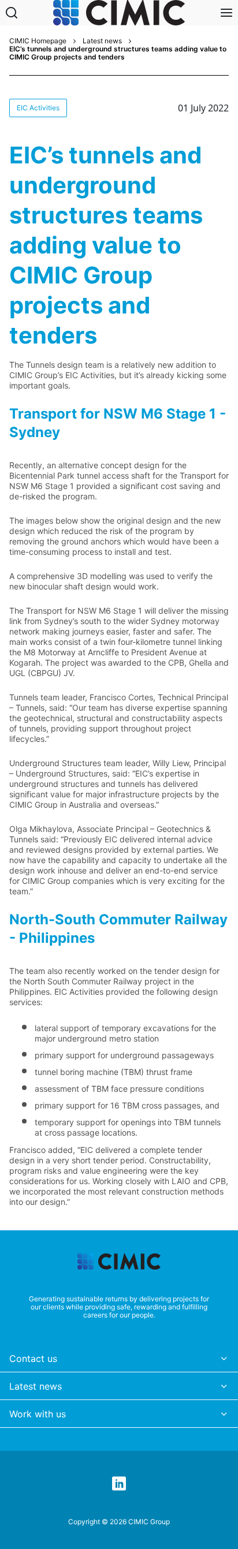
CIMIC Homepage (37, 41)
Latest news (102, 41)
